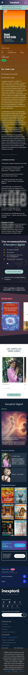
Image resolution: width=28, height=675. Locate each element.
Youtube (14, 604)
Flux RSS (17, 607)
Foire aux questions (7, 576)
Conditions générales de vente (9, 642)
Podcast (12, 607)
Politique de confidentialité (8, 640)
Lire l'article (7, 388)
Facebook (20, 604)
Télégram (9, 604)
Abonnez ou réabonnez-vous (8, 6)
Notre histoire (5, 624)
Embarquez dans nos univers (8, 632)
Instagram (4, 604)
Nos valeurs (4, 629)
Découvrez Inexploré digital (14, 271)
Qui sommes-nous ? (6, 626)
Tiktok (7, 607)
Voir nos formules (20, 556)
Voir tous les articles (14, 394)
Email (3, 581)
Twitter (3, 607)
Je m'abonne (20, 545)
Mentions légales (6, 645)
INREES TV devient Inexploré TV (10, 637)
